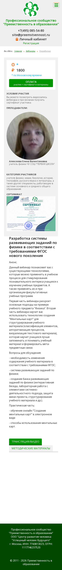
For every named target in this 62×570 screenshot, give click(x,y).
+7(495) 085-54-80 (31, 30)
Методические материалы (31, 448)
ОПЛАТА (31, 83)
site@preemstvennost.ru (31, 35)
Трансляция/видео (25, 441)
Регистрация (31, 43)
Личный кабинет (32, 39)
